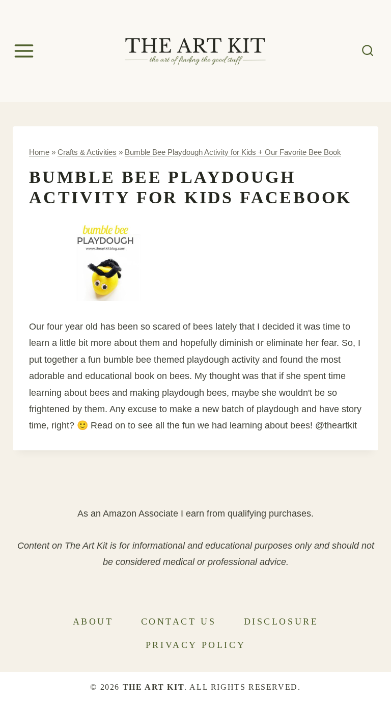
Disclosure (281, 621)
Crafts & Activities (87, 152)
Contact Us (178, 621)
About (93, 621)
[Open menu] (25, 51)
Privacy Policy (195, 645)
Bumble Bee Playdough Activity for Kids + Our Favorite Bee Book (233, 152)
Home (39, 152)
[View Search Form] (367, 50)
